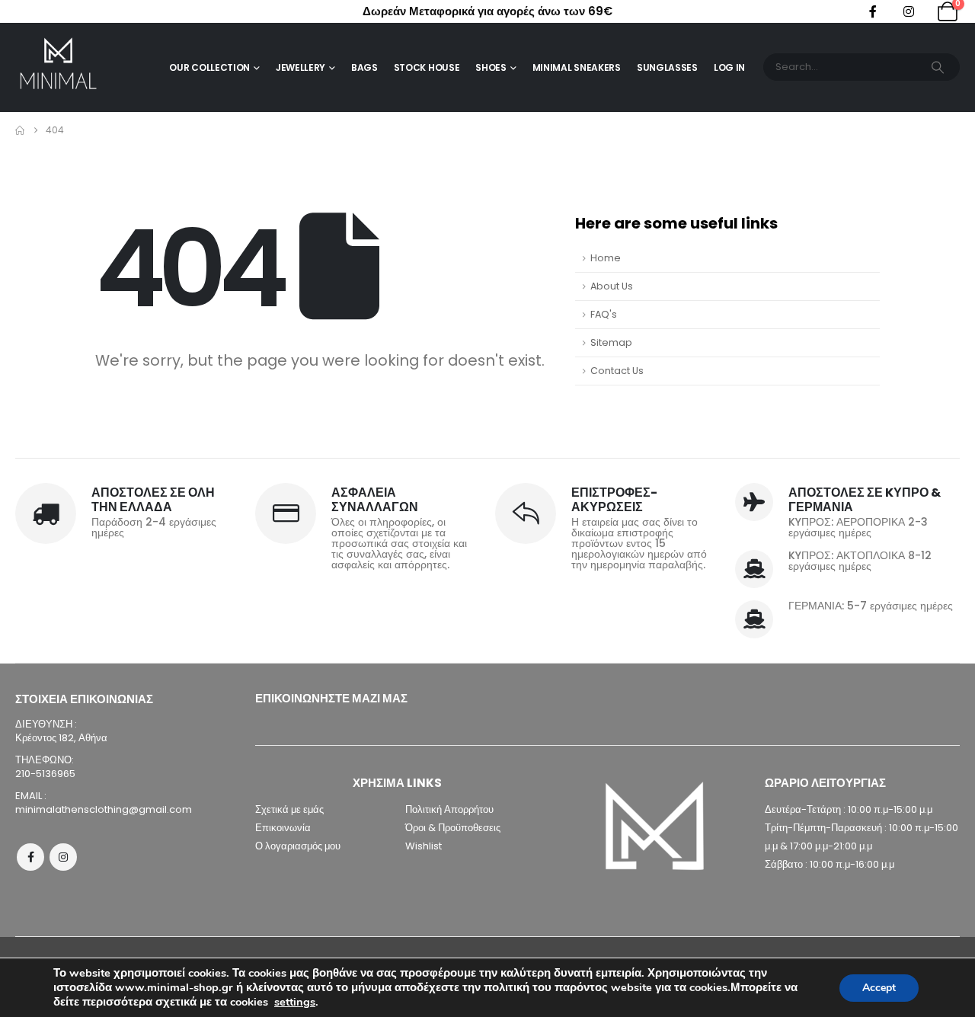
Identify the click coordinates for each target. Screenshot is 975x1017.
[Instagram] (908, 11)
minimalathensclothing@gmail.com (103, 809)
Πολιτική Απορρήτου (449, 809)
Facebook (30, 857)
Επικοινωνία (283, 827)
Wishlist (423, 846)
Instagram (63, 857)
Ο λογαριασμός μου (297, 846)
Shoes (491, 67)
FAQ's (603, 314)
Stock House (427, 67)
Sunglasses (667, 67)
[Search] (937, 67)
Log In (729, 67)
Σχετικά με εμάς (289, 809)
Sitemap (611, 342)
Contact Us (617, 370)
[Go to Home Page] (19, 130)
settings (294, 1002)
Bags (364, 67)
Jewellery (300, 67)
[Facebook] (873, 11)
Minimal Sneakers (576, 67)
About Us (611, 286)
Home (605, 257)
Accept (879, 987)
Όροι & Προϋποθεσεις (452, 827)
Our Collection (209, 67)
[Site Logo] (57, 67)
